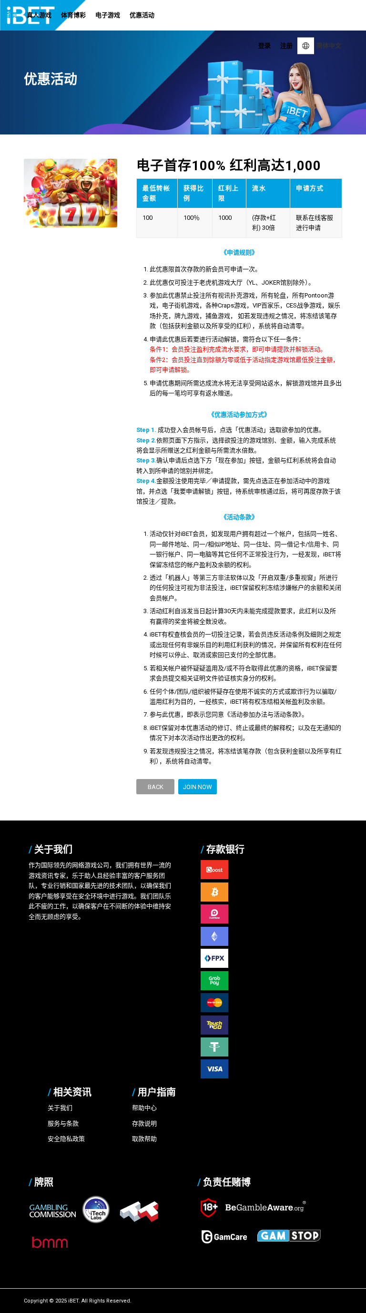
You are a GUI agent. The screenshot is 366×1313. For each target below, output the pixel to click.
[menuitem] (11, 15)
